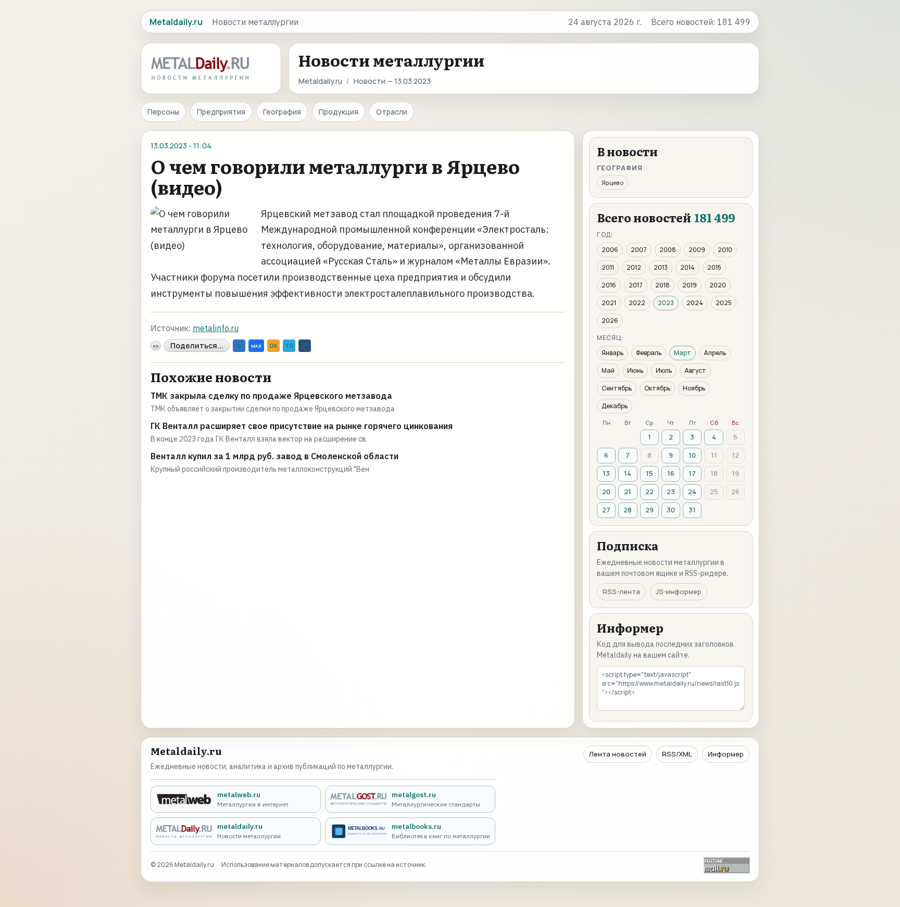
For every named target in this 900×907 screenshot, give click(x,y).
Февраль (648, 352)
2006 (610, 249)
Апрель (715, 352)
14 (627, 473)
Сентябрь (617, 388)
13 (606, 473)
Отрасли (391, 112)
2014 (687, 267)
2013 (661, 267)
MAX (256, 346)
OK (273, 345)
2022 (637, 302)
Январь (612, 352)
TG (289, 345)
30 (671, 509)
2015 (714, 267)
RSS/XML (677, 754)
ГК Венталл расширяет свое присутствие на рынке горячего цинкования (302, 426)
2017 (636, 285)
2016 (609, 285)
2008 (667, 249)
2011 (608, 267)
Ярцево (612, 182)
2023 (666, 302)
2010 (725, 249)
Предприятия (221, 112)
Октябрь (657, 388)
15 (649, 473)
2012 (634, 267)
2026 (610, 320)
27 (606, 509)
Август (695, 370)
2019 (689, 285)
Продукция (338, 112)
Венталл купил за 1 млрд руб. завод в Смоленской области (274, 456)
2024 (694, 302)
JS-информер (679, 591)
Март (682, 352)
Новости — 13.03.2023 (392, 81)
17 (692, 473)
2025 (724, 302)
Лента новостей (617, 754)
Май (608, 370)
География (282, 112)
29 (649, 509)
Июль (664, 370)
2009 (697, 249)
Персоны (163, 112)
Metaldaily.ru (320, 81)
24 (692, 491)
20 (606, 491)
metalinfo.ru (216, 328)
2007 (639, 249)
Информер (726, 754)
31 (692, 509)
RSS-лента (621, 591)
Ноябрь (694, 388)
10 (692, 455)
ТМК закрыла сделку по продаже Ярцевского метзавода (271, 395)
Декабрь (615, 405)
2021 (609, 302)
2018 (662, 285)
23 (671, 491)
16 (670, 473)
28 (627, 509)
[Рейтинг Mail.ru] (726, 865)
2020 (717, 285)
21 (627, 491)
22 (649, 491)
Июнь (635, 370)
